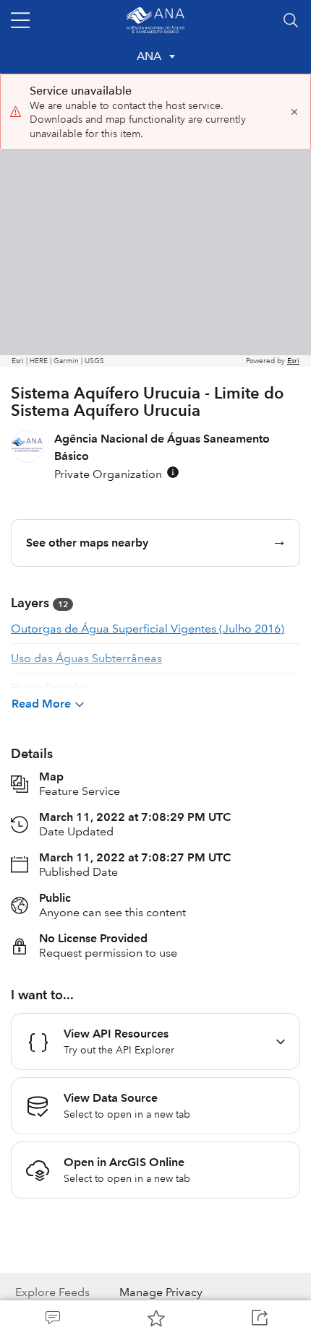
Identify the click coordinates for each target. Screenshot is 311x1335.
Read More (41, 703)
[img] (173, 472)
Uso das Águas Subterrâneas (86, 658)
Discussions (51, 1317)
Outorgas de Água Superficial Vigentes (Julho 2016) (147, 628)
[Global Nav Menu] (20, 20)
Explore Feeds (52, 1292)
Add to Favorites (155, 1317)
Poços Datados (50, 688)
